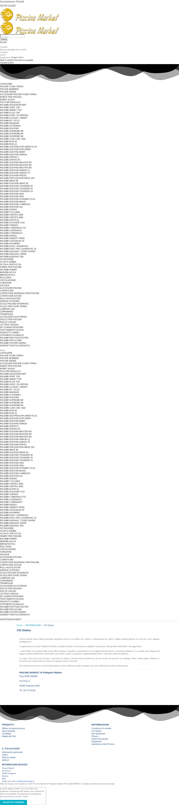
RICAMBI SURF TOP (10, 107)
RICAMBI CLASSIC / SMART (14, 118)
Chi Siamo (96, 731)
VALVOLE (4, 285)
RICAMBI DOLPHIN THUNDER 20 (16, 189)
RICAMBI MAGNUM (9, 123)
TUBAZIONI (5, 283)
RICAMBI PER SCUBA (11, 340)
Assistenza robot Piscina (102, 744)
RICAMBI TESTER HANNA (13, 343)
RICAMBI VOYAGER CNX (12, 223)
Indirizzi (5, 760)
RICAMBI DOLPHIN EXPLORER (15, 149)
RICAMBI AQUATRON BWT (13, 105)
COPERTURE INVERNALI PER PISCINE (19, 293)
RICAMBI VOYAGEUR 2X (12, 241)
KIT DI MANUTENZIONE (11, 327)
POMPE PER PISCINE (11, 267)
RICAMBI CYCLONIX (10, 212)
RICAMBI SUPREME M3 (11, 136)
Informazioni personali (12, 752)
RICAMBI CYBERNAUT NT (13, 228)
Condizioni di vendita (101, 728)
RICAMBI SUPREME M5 (11, 131)
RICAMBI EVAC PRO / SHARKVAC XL (18, 249)
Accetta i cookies (13, 802)
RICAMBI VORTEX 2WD (11, 215)
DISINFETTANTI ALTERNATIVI (15, 346)
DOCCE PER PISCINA (11, 319)
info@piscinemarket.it (25, 781)
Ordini (5, 755)
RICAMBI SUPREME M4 (11, 134)
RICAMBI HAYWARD (10, 243)
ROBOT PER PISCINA (10, 97)
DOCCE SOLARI (8, 322)
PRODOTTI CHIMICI (9, 332)
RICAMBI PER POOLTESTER (14, 338)
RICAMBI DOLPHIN (9, 128)
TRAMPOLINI (6, 314)
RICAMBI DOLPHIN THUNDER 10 (16, 191)
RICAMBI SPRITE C (9, 157)
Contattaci (6, 734)
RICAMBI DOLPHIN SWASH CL (15, 170)
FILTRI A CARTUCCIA (10, 264)
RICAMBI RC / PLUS (10, 120)
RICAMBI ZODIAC (8, 209)
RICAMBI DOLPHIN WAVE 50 (14, 183)
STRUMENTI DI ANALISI (12, 335)
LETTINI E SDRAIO (9, 325)
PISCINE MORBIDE (9, 89)
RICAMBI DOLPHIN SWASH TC (15, 173)
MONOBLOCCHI (8, 272)
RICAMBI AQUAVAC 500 (11, 257)
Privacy (94, 736)
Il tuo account (11, 749)
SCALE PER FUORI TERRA (13, 306)
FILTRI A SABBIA (8, 262)
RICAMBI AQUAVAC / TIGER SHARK (17, 251)
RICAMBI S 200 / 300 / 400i (13, 139)
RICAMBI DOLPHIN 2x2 (11, 207)
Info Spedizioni (98, 734)
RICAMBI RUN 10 (8, 144)
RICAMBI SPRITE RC (10, 160)
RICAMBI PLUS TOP (10, 113)
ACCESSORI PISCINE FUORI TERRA (18, 94)
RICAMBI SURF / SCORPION (14, 115)
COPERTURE (6, 291)
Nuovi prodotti (8, 731)
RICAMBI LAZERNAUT (11, 230)
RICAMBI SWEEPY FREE (12, 238)
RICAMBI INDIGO (8, 236)
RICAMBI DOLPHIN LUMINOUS (15, 204)
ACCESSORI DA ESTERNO (13, 317)
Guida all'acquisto (99, 739)
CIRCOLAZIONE (8, 280)
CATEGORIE (6, 84)
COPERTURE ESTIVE (11, 296)
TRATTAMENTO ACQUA (12, 330)
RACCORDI (5, 277)
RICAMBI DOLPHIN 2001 (12, 194)
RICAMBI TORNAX (9, 225)
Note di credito (8, 757)
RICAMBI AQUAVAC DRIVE (13, 254)
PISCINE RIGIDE (8, 92)
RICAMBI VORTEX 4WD (11, 217)
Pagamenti (96, 741)
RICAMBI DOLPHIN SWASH (13, 154)
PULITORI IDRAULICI (10, 102)
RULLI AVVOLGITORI (10, 298)
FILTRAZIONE (7, 259)
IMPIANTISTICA (7, 275)
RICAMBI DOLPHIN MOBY (12, 152)
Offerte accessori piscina (13, 728)
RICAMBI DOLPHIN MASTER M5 (16, 162)
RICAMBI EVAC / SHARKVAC (14, 246)
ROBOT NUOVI (7, 100)
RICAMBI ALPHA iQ (9, 220)
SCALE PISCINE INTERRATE (14, 304)
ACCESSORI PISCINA (11, 288)
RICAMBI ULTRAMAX (10, 126)
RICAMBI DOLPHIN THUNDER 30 (16, 186)
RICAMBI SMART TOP (11, 110)
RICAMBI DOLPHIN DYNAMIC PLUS (17, 199)
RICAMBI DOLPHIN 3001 (12, 196)
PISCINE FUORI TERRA (11, 86)
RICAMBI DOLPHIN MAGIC (13, 202)
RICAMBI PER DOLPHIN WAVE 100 (17, 178)
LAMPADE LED (7, 309)
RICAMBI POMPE (8, 270)
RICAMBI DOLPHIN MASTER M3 (16, 168)
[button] (10, 619)
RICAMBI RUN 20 (8, 141)
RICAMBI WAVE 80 (9, 181)
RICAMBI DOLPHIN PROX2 (13, 175)
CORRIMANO (6, 312)
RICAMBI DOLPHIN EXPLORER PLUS (18, 147)
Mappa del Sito (9, 736)
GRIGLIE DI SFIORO (10, 301)
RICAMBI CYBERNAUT (11, 233)
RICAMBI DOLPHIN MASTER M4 (16, 165)
